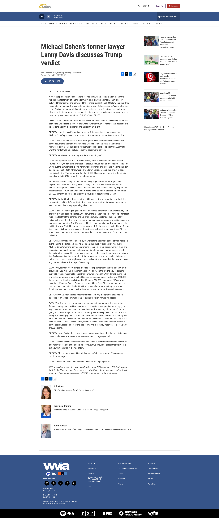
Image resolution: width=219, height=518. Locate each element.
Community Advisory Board (127, 468)
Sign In (146, 6)
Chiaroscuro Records (95, 477)
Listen (62, 24)
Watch (52, 24)
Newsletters (139, 24)
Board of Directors (124, 463)
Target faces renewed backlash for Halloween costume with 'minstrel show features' (168, 78)
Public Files (152, 484)
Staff (89, 486)
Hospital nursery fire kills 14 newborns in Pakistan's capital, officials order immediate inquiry (168, 42)
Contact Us (91, 463)
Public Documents (94, 481)
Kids (102, 24)
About (157, 24)
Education (90, 24)
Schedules (75, 24)
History (150, 479)
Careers (120, 474)
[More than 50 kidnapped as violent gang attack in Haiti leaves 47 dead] (151, 97)
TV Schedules (153, 468)
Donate (174, 6)
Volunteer (121, 479)
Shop (149, 24)
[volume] (48, 16)
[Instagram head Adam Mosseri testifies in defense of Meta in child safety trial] (151, 114)
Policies (120, 484)
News (41, 24)
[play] (41, 16)
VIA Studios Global (94, 479)
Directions (151, 463)
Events (124, 24)
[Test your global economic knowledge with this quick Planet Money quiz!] (151, 60)
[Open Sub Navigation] (45, 24)
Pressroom (92, 468)
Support (112, 24)
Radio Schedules (154, 474)
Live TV (159, 6)
